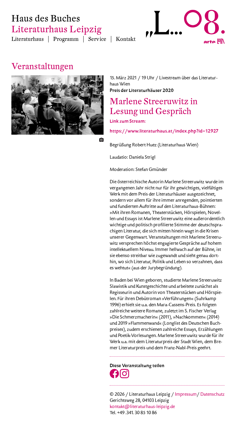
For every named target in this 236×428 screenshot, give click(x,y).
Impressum (186, 394)
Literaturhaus (27, 39)
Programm (66, 39)
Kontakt (126, 39)
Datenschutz (212, 394)
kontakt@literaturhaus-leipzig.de (142, 407)
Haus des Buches (45, 18)
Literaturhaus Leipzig (56, 29)
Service (97, 39)
